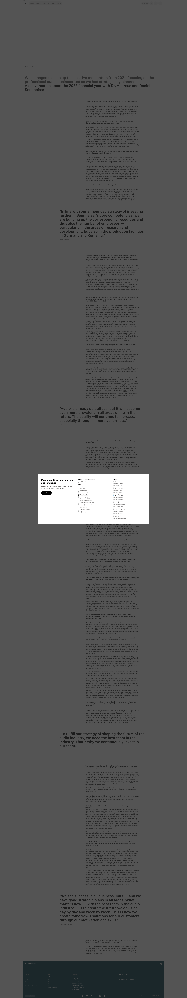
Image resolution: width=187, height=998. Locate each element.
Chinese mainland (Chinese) (86, 498)
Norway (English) (119, 511)
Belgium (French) (118, 487)
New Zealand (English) (85, 509)
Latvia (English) (118, 502)
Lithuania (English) (119, 506)
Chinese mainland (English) (86, 500)
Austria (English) (118, 481)
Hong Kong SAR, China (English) (87, 504)
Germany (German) (119, 497)
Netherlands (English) (120, 509)
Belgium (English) (119, 485)
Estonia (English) (118, 490)
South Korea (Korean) (84, 512)
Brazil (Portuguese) (84, 486)
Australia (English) (84, 497)
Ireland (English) (118, 501)
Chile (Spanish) (83, 488)
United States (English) (85, 492)
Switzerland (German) (120, 516)
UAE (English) (83, 481)
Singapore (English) (84, 511)
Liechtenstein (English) (120, 504)
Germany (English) (119, 495)
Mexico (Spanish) (83, 490)
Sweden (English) (119, 513)
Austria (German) (119, 483)
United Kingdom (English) (120, 518)
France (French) (118, 494)
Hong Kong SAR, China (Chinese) (87, 502)
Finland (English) (118, 492)
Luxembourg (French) (119, 508)
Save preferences (46, 492)
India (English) (83, 505)
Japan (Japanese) (83, 507)
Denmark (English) (119, 488)
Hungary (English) (119, 499)
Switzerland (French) (119, 515)
